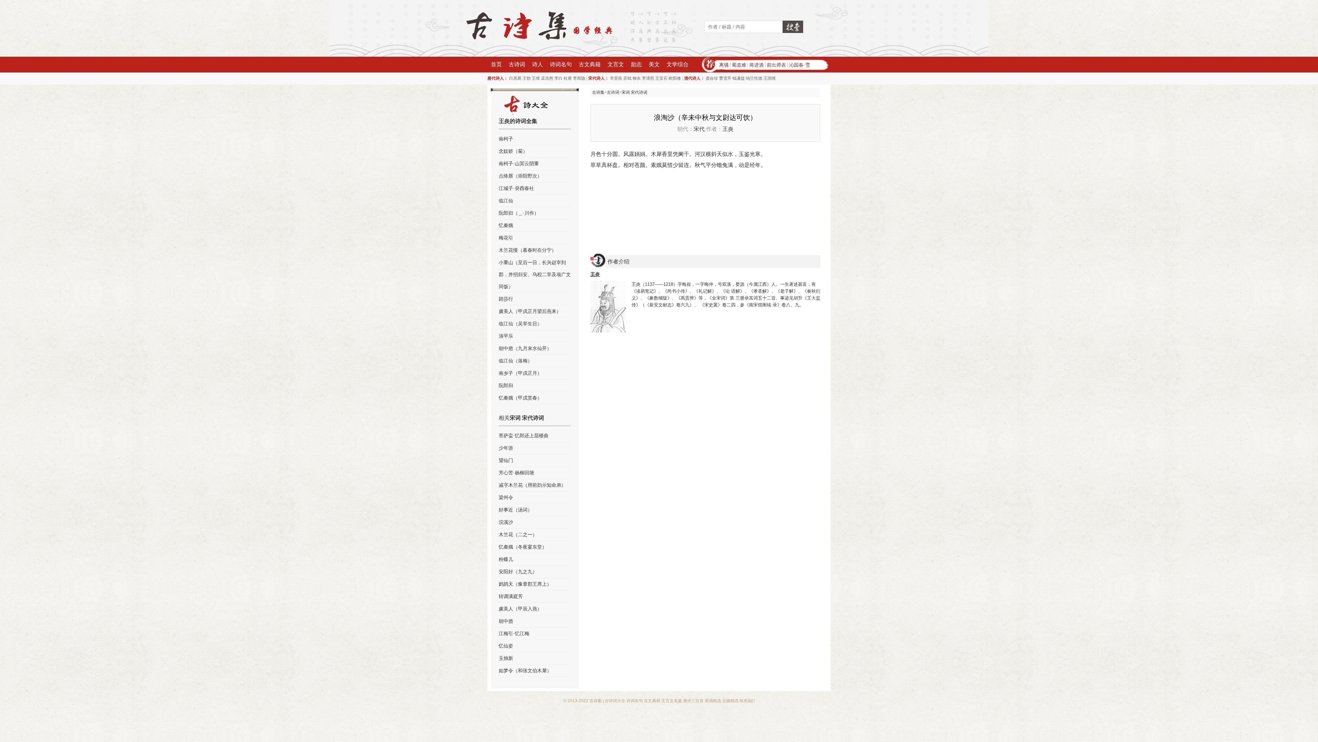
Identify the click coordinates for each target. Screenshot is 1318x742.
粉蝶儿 (506, 559)
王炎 (727, 129)
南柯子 (506, 139)
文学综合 (678, 64)
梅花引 (506, 237)
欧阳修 (675, 78)
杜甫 (568, 78)
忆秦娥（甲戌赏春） (520, 398)
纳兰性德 (754, 78)
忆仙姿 (506, 646)
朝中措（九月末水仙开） (525, 348)
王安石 (661, 78)
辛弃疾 (616, 78)
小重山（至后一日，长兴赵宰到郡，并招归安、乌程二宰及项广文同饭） (535, 274)
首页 (496, 64)
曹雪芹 (725, 78)
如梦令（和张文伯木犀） (525, 670)
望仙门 (506, 460)
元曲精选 (730, 700)
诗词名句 (561, 64)
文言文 (616, 64)
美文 (654, 64)
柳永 (637, 78)
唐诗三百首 (693, 700)
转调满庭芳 (511, 596)
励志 (636, 64)
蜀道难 (739, 65)
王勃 (526, 78)
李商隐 (579, 78)
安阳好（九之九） (518, 571)
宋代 (699, 129)
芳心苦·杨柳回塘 (516, 472)
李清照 (648, 78)
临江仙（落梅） (515, 360)
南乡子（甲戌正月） (520, 373)
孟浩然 (547, 78)
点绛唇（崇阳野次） (520, 176)
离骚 (724, 65)
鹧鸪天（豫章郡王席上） (525, 584)
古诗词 (517, 64)
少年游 (506, 448)
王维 (536, 78)
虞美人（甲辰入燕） (520, 608)
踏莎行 (506, 299)
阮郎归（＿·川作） (519, 213)
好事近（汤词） (515, 510)
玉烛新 (506, 658)
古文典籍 (590, 64)
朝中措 (506, 621)
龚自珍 (712, 78)
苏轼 (627, 78)
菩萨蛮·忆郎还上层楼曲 (523, 435)
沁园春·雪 (799, 65)
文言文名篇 (671, 700)
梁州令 (506, 497)
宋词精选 (713, 700)
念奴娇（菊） (513, 151)
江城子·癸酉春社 (516, 188)
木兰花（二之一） (518, 534)
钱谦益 (738, 78)
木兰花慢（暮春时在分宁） (527, 250)
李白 (558, 78)
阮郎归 (506, 385)
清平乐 (506, 336)
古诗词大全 (615, 700)
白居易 (515, 78)
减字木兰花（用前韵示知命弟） (532, 485)
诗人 (537, 64)
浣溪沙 (506, 522)
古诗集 (598, 92)
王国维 (769, 78)
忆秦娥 (506, 225)
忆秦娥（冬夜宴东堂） (523, 547)
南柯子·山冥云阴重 (519, 163)
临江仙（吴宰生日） (520, 323)
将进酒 (756, 65)
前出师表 (776, 65)
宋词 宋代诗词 (634, 92)
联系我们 (747, 701)
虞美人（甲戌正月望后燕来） (530, 311)
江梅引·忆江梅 (514, 633)
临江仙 (506, 200)
